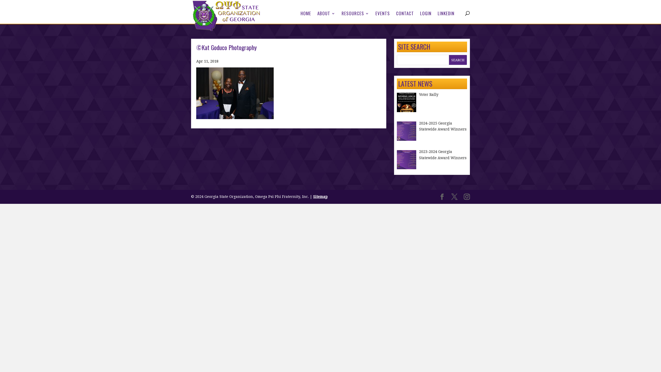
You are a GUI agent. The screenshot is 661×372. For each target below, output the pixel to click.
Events (382, 14)
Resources (353, 14)
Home (306, 14)
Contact (405, 14)
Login (425, 14)
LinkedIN (446, 14)
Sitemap (320, 197)
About (323, 14)
